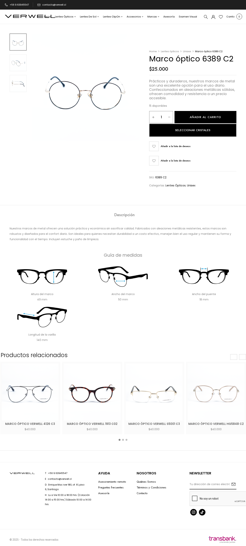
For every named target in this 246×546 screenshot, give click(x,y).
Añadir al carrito (205, 117)
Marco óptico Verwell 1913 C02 (92, 424)
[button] (230, 17)
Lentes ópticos (170, 51)
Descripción (124, 215)
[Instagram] (193, 512)
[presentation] (233, 357)
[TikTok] (202, 512)
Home (153, 51)
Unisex (187, 51)
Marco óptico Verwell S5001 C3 (154, 424)
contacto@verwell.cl (54, 4)
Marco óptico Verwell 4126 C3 (30, 424)
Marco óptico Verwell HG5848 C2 (216, 424)
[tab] (124, 215)
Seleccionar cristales (192, 130)
